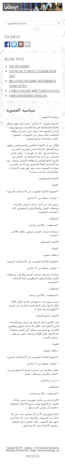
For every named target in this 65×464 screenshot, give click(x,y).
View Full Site (32, 455)
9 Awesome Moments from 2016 (28, 95)
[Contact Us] (27, 44)
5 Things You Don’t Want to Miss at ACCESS (34, 91)
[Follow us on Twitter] (14, 44)
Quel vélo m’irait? (19, 66)
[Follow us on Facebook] (7, 44)
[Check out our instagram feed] (21, 44)
